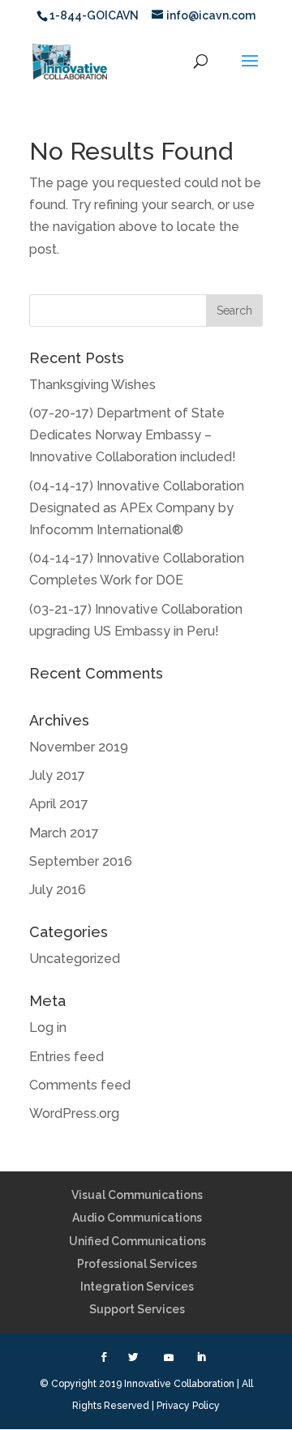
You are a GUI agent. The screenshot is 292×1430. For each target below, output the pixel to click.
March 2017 (64, 833)
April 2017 (58, 803)
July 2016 (57, 889)
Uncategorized (74, 958)
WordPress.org (74, 1113)
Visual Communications (137, 1194)
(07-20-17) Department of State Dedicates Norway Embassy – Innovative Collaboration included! (132, 435)
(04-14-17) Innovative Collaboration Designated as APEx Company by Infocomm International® (136, 507)
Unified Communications (137, 1241)
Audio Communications (137, 1217)
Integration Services (137, 1286)
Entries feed (66, 1056)
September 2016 (80, 861)
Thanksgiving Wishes (92, 384)
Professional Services (137, 1263)
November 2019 (78, 747)
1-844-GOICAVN (94, 15)
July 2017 (57, 775)
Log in (48, 1027)
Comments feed (80, 1085)
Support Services (137, 1309)
